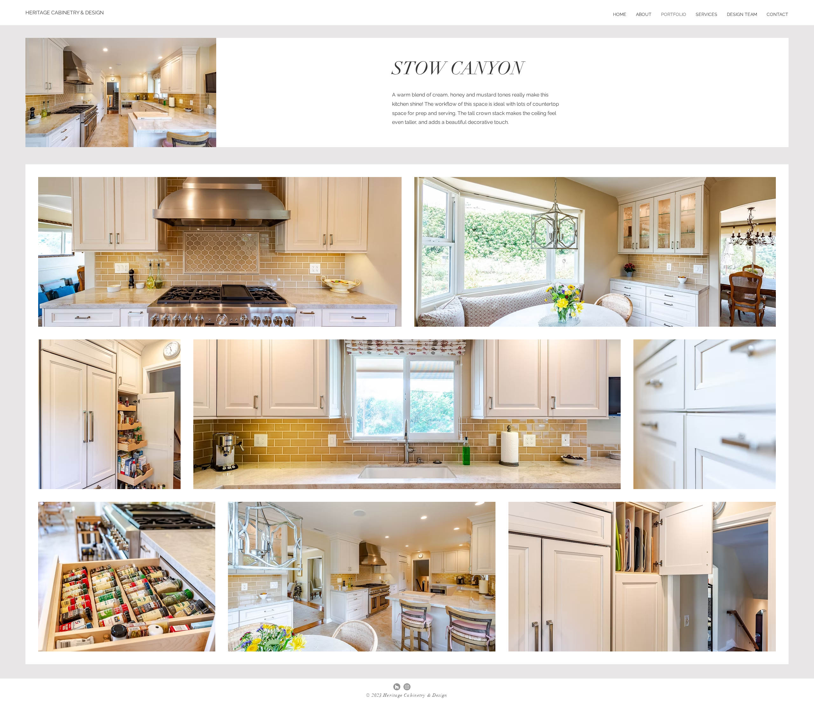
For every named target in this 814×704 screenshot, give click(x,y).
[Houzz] (396, 686)
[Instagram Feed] (407, 686)
